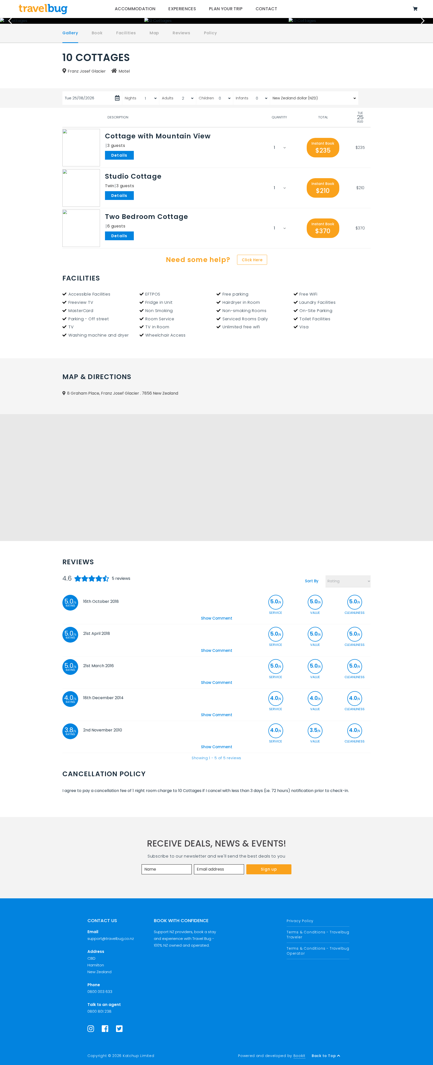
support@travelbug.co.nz (110, 938)
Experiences (182, 9)
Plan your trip (226, 9)
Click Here (252, 259)
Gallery (70, 33)
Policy (210, 33)
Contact (266, 9)
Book (97, 33)
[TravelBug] (43, 9)
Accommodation (135, 9)
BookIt (299, 1055)
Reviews (181, 33)
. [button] (135, 155)
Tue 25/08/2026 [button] (79, 98)
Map (154, 33)
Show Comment (216, 618)
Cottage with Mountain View (158, 136)
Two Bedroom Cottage (146, 216)
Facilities (126, 33)
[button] (323, 147)
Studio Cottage (133, 176)
